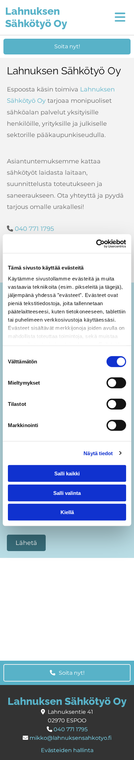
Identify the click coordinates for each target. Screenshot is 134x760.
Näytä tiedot (98, 453)
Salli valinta (67, 493)
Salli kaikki (67, 473)
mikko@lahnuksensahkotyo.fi (71, 738)
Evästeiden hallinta (67, 750)
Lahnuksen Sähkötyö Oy (36, 17)
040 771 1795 (34, 229)
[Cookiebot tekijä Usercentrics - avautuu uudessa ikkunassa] (96, 243)
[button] (67, 46)
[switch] (116, 382)
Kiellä (67, 512)
